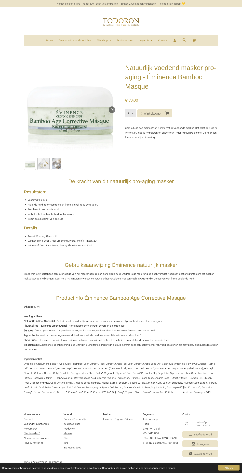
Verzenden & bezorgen (36, 423)
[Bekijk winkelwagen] (194, 40)
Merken (68, 433)
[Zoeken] (184, 39)
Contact (28, 419)
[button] (30, 164)
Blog (66, 438)
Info (66, 442)
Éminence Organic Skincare (118, 419)
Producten (69, 428)
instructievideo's (72, 447)
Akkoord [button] (229, 467)
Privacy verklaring (33, 442)
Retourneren (31, 428)
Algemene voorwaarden (37, 438)
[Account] (175, 40)
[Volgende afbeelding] (112, 109)
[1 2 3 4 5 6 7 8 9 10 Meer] (130, 113)
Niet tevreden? (32, 433)
